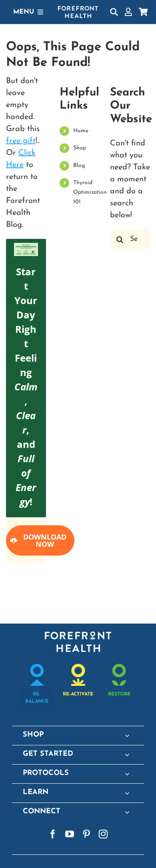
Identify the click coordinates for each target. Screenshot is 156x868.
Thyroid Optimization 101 (90, 192)
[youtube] (69, 834)
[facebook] (52, 834)
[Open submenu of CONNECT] (127, 812)
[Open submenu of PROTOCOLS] (127, 774)
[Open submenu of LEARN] (127, 793)
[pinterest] (86, 834)
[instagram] (103, 834)
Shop (79, 148)
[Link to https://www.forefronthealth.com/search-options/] (114, 12)
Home (80, 131)
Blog (79, 166)
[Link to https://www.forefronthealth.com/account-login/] (128, 12)
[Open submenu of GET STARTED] (127, 754)
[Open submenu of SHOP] (127, 735)
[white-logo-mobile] (78, 10)
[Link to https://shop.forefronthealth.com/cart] (143, 12)
